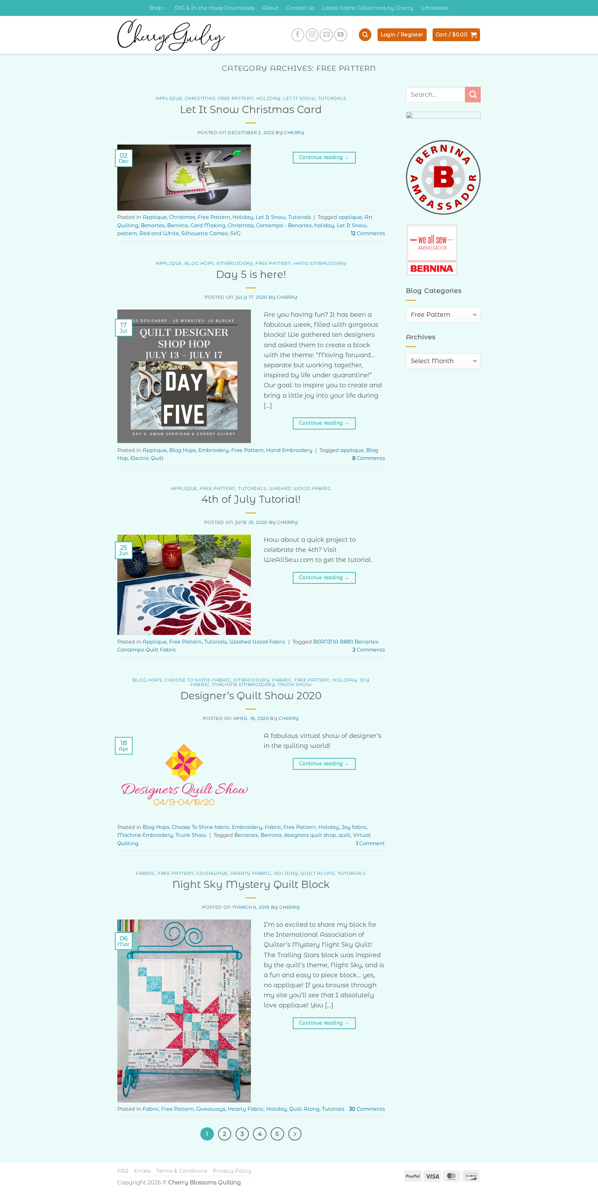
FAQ (123, 1171)
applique (350, 217)
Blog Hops (199, 263)
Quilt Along (317, 873)
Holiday (268, 98)
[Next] (294, 1133)
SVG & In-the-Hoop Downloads (214, 8)
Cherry (294, 132)
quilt (344, 835)
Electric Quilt (147, 458)
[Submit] (473, 94)
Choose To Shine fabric (198, 680)
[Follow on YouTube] (340, 34)
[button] (365, 34)
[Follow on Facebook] (298, 34)
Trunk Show (294, 684)
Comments (368, 233)
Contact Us (300, 8)
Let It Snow (299, 98)
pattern (127, 233)
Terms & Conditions (182, 1171)
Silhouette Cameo (204, 233)
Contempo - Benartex (284, 225)
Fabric (282, 680)
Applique (169, 98)
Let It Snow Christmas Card (251, 109)
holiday (324, 225)
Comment (370, 843)
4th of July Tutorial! (251, 499)
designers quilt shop (310, 835)
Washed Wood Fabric (300, 488)
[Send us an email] (326, 34)
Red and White (159, 233)
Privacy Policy (232, 1171)
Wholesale (435, 8)
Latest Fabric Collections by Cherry (367, 8)
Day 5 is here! (251, 274)
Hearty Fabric (250, 873)
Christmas (200, 98)
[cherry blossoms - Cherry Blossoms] (171, 35)
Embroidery (235, 263)
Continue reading (324, 157)
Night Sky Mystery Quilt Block (251, 884)
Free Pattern (236, 98)
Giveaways (212, 873)
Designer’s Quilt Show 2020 (250, 696)
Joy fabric (354, 827)
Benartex (153, 225)
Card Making (207, 225)
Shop (155, 8)
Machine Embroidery (243, 684)
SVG (235, 233)
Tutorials (332, 98)
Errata (142, 1171)
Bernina (177, 225)
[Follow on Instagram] (312, 34)
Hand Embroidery (320, 263)
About (270, 8)
